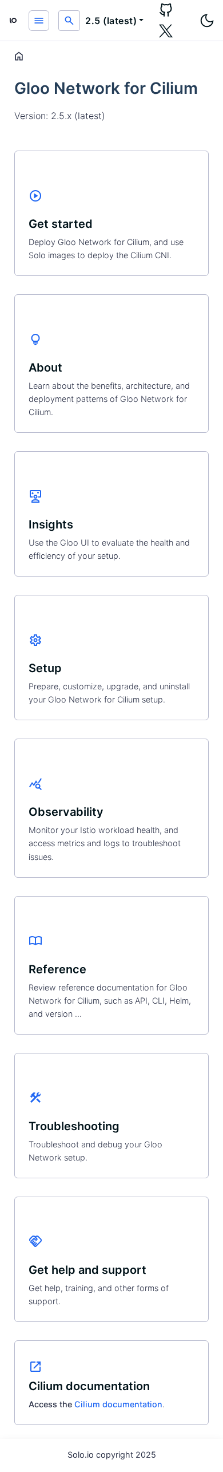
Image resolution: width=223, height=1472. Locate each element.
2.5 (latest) (111, 20)
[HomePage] (13, 20)
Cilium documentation (118, 1404)
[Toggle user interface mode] (207, 20)
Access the (51, 1404)
